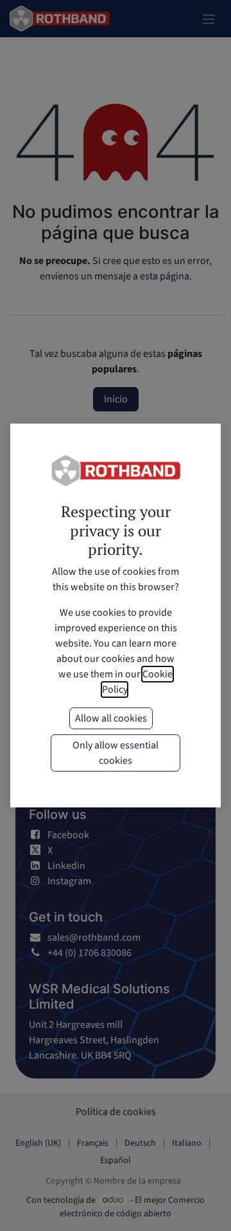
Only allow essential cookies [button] (115, 753)
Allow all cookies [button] (111, 718)
